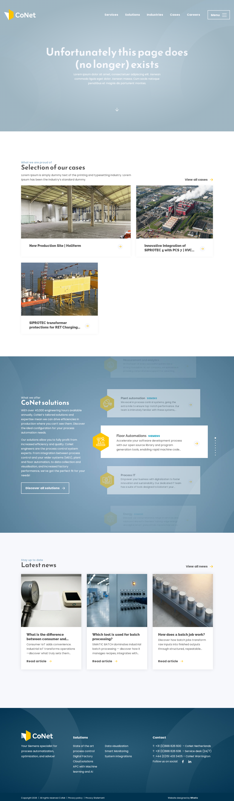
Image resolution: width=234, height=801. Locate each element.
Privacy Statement (94, 797)
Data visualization (116, 746)
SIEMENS (154, 436)
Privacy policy (75, 797)
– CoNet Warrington (196, 756)
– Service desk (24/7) (197, 751)
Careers (193, 14)
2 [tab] (215, 440)
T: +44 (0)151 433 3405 (168, 756)
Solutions (132, 14)
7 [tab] (215, 452)
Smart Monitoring (116, 751)
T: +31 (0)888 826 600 (167, 746)
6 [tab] (215, 450)
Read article (36, 661)
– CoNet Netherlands (196, 746)
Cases (175, 14)
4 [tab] (215, 445)
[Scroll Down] (117, 112)
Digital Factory (83, 756)
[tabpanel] (149, 441)
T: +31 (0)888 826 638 (167, 751)
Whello (194, 797)
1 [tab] (215, 438)
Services (111, 14)
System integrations (118, 756)
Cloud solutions (83, 761)
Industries (155, 14)
